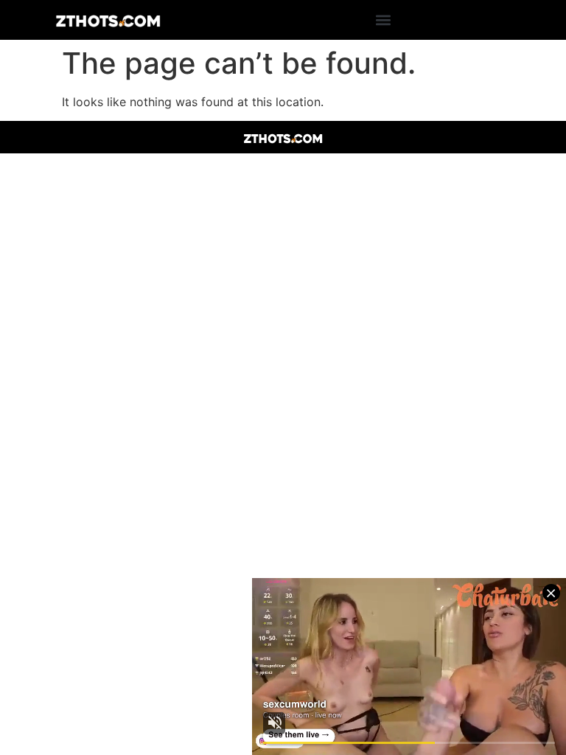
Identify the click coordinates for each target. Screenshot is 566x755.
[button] (383, 20)
